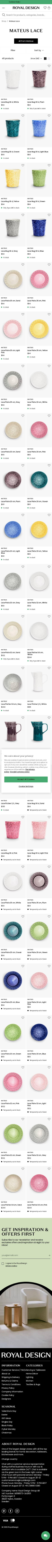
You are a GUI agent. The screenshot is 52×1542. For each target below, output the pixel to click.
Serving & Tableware (35, 1370)
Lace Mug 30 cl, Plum (35, 102)
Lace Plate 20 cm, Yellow (37, 551)
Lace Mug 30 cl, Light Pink (37, 853)
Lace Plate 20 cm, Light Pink (36, 1003)
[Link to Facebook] (10, 1511)
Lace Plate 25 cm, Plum (36, 903)
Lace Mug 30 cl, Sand (35, 803)
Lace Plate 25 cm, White (11, 903)
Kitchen (29, 1381)
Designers (6, 1399)
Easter (4, 1415)
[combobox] (39, 50)
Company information (12, 1392)
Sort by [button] (37, 50)
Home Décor (32, 1374)
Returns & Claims (10, 1381)
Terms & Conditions (11, 1384)
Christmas (7, 1433)
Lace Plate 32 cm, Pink (10, 1103)
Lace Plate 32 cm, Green (11, 1155)
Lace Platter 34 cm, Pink (37, 1205)
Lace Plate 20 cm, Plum (10, 501)
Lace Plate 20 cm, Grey (10, 603)
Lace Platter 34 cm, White (35, 654)
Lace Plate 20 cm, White (37, 402)
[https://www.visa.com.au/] (5, 1520)
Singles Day (7, 1422)
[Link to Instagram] (17, 1511)
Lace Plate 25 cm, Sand (10, 301)
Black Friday (7, 1425)
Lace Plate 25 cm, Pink (36, 301)
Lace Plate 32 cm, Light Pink (36, 1105)
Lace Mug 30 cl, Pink (9, 853)
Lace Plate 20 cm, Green (11, 1054)
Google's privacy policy (20, 772)
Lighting (29, 1377)
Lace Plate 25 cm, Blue (10, 1002)
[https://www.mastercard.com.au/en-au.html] (12, 1520)
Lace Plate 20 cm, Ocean (37, 501)
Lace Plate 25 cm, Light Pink (10, 351)
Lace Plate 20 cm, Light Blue (10, 552)
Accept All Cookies (26, 779)
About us (6, 1374)
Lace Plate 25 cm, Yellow (37, 350)
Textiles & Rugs (33, 1384)
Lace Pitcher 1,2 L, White (37, 704)
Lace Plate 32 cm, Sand (10, 653)
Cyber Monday (9, 1429)
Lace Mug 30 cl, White (10, 102)
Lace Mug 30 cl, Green (36, 201)
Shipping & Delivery (11, 1377)
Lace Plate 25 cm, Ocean (11, 952)
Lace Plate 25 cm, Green (37, 952)
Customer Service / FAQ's (14, 1370)
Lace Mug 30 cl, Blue (35, 251)
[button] (45, 7)
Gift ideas (6, 1418)
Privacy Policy (8, 1388)
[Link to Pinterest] (4, 1511)
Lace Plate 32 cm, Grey (36, 1155)
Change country (9, 1459)
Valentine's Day (9, 1411)
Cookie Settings (26, 786)
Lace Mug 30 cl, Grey (9, 251)
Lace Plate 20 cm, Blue (36, 1054)
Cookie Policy (8, 1395)
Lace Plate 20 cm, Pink (36, 452)
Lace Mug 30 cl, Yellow (10, 201)
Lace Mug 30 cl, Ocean (10, 152)
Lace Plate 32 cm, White (37, 603)
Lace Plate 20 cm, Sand (10, 452)
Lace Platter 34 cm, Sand (11, 1205)
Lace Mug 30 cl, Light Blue (37, 152)
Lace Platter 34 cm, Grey (11, 704)
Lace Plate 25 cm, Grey (10, 402)
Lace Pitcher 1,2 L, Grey (10, 803)
